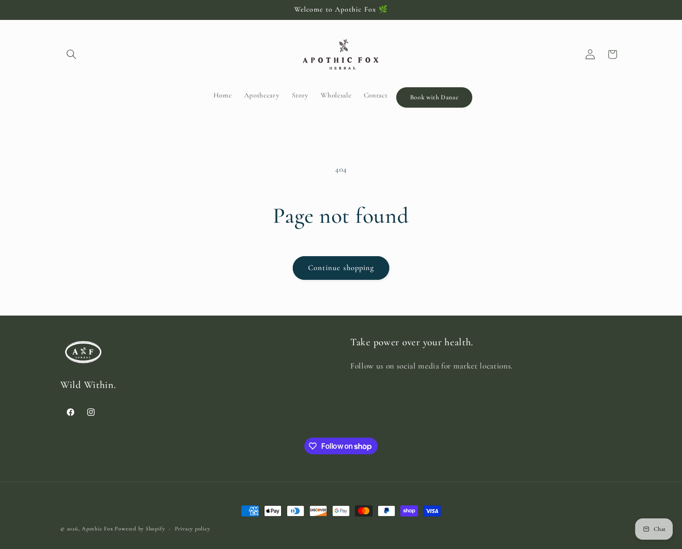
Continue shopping (341, 267)
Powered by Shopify (140, 528)
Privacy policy (192, 528)
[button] (71, 54)
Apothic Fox (97, 528)
